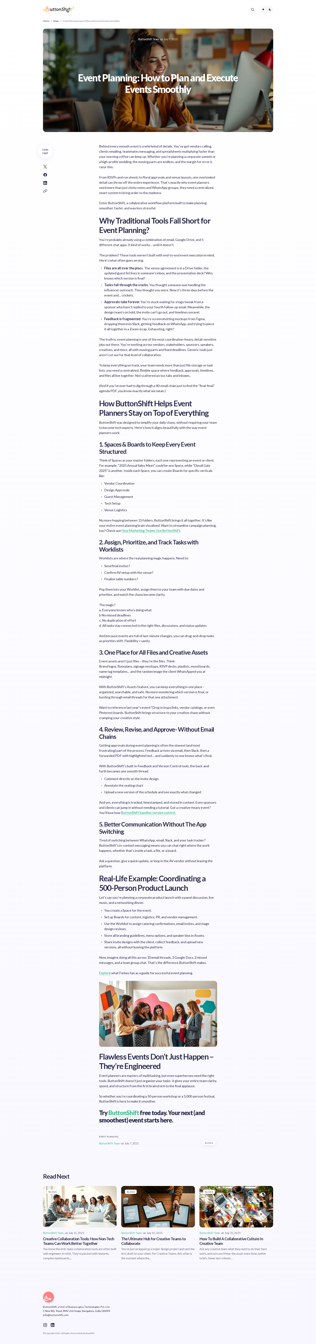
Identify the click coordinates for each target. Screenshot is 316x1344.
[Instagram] (45, 1325)
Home (46, 21)
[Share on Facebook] (45, 175)
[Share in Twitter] (45, 167)
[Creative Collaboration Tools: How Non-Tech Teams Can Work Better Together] (80, 1207)
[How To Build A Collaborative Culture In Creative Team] (236, 1207)
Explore (105, 973)
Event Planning (109, 1136)
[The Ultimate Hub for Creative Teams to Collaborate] (158, 1207)
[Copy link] (45, 191)
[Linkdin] (52, 1325)
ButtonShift (124, 1112)
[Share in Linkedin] (45, 183)
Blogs (56, 21)
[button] (252, 9)
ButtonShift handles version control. (148, 813)
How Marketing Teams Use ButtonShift (150, 531)
